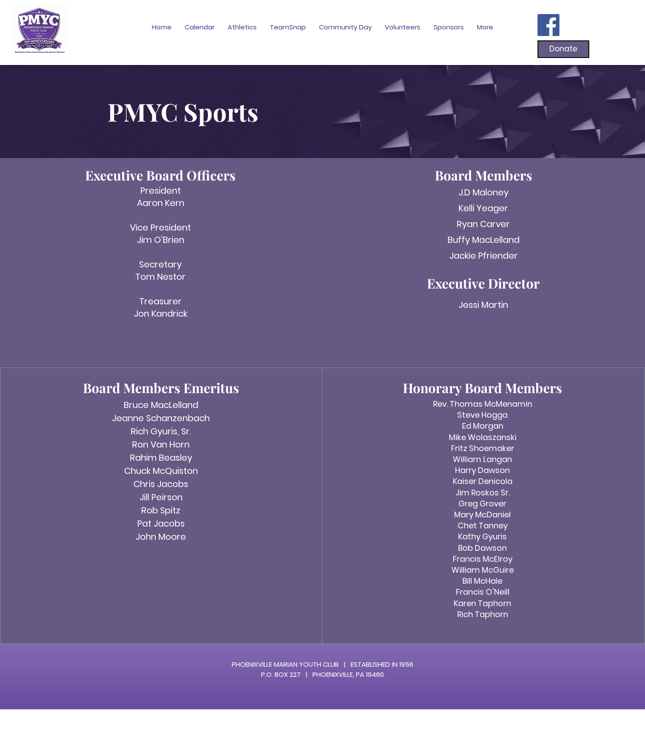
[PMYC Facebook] (548, 25)
